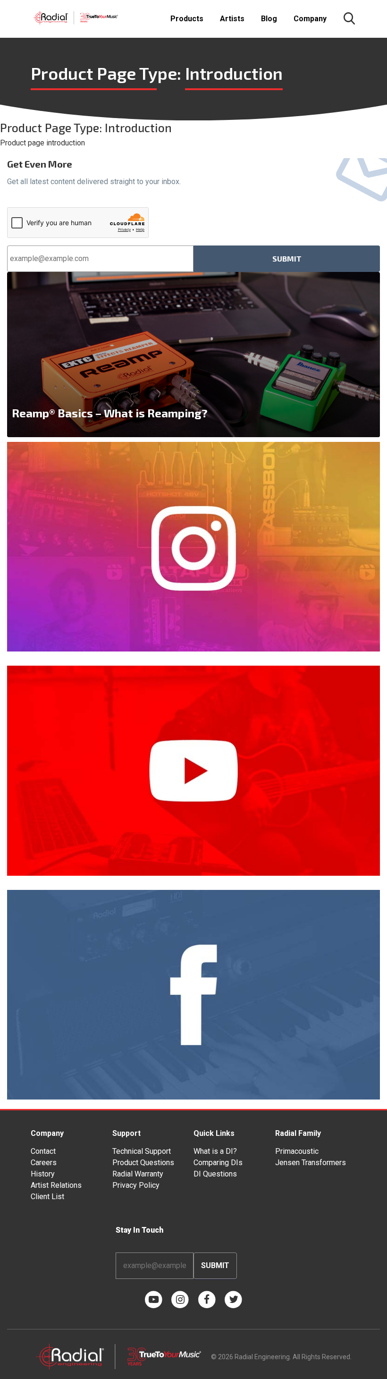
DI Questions (215, 1173)
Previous (12, 354)
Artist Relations (56, 1185)
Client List (47, 1196)
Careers (44, 1162)
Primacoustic (297, 1151)
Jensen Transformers (310, 1162)
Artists (232, 18)
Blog (269, 18)
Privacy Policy (136, 1185)
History (43, 1173)
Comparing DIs (218, 1162)
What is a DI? (215, 1151)
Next (375, 354)
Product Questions (143, 1162)
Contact (43, 1151)
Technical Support (141, 1151)
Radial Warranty (137, 1173)
